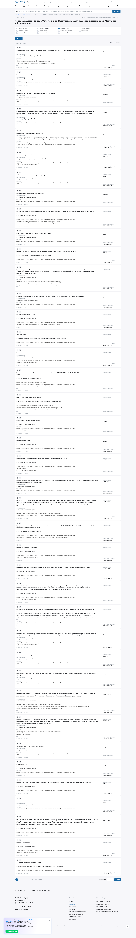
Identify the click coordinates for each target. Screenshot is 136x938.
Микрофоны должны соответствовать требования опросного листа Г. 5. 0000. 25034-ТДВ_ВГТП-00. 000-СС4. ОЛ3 (50, 296)
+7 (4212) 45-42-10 (23, 906)
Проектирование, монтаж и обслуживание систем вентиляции (34, 405)
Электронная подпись (70, 6)
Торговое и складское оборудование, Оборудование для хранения (35, 63)
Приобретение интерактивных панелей (28, 420)
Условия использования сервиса (111, 926)
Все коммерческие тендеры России (107, 911)
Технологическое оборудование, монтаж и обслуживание (33, 61)
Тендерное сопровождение (53, 6)
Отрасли (18, 58)
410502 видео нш (21, 334)
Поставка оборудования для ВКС (26, 314)
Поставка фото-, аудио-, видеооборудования (30, 193)
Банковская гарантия (100, 6)
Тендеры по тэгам (101, 906)
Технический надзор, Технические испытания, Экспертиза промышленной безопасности (42, 283)
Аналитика (31, 6)
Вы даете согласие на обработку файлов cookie (20, 920)
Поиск (17, 6)
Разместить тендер (85, 6)
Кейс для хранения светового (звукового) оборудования (33, 175)
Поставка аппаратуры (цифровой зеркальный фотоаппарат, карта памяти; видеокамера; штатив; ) (46, 251)
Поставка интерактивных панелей (26, 547)
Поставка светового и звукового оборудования (30, 655)
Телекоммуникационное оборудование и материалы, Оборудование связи (38, 221)
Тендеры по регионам (103, 901)
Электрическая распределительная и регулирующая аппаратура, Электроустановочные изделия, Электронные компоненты (52, 706)
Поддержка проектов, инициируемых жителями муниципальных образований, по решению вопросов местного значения (53, 567)
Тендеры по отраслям (103, 904)
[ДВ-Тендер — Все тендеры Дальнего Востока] (20, 2)
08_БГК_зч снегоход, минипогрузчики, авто (29, 397)
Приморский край (35, 56)
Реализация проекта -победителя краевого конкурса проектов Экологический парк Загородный (45, 75)
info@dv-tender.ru (22, 909)
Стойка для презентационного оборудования (30, 746)
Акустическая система (23, 801)
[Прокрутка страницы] (127, 926)
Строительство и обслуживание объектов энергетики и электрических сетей (38, 281)
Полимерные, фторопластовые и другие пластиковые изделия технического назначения (42, 537)
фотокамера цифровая (23, 440)
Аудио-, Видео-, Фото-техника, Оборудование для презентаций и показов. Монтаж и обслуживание (45, 82)
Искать (116, 11)
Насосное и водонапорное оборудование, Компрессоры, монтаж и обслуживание (40, 409)
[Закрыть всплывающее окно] (49, 920)
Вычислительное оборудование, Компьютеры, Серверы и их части (35, 143)
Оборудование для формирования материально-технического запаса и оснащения (41, 458)
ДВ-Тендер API (113, 6)
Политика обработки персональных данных (70, 926)
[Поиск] (28, 1)
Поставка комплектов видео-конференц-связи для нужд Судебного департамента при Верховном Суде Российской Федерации (55, 609)
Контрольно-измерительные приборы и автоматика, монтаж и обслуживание (39, 284)
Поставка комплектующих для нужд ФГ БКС (29, 133)
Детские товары (21, 468)
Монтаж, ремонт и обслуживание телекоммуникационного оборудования (38, 223)
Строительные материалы (24, 734)
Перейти (117, 879)
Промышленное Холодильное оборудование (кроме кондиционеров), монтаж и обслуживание (44, 60)
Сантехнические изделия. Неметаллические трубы (31, 382)
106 (32, 879)
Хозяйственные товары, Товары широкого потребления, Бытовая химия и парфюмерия (42, 386)
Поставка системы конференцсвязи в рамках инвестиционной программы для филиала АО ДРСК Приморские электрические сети (55, 211)
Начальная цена (107, 50)
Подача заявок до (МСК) (109, 66)
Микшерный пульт (22, 764)
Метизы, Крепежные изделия (25, 733)
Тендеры (23, 6)
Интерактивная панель (23, 352)
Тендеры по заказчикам (103, 909)
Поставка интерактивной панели (26, 155)
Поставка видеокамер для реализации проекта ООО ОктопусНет (36, 93)
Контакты (39, 6)
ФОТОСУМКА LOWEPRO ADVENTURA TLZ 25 (28, 862)
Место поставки (20, 54)
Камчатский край (56, 401)
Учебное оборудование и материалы (27, 164)
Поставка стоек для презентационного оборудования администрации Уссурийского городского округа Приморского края (53, 782)
